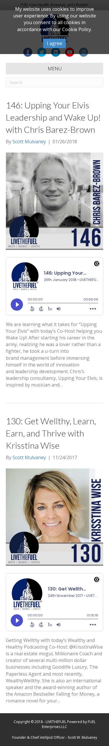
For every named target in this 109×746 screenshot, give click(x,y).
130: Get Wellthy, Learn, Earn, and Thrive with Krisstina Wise (51, 433)
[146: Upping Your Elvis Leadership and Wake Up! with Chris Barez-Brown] (54, 200)
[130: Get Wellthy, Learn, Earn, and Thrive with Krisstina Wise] (54, 516)
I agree (54, 43)
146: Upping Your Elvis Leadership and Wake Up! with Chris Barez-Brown (53, 117)
